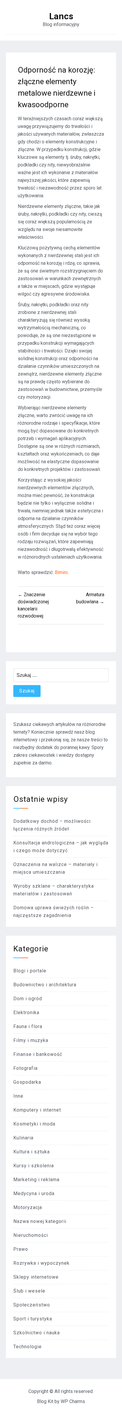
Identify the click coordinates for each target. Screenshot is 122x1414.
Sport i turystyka (32, 1319)
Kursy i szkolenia (33, 1165)
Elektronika (26, 1012)
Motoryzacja (27, 1207)
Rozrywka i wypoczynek (41, 1263)
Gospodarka (27, 1082)
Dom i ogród (27, 998)
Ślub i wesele (29, 1291)
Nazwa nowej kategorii (39, 1221)
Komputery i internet (37, 1110)
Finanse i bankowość (37, 1054)
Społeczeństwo (31, 1305)
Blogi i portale (29, 971)
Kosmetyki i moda (34, 1124)
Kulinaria (23, 1138)
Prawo (20, 1249)
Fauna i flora (27, 1026)
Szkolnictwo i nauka (36, 1333)
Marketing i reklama (36, 1179)
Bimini (61, 572)
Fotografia (25, 1068)
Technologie (27, 1346)
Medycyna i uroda (33, 1193)
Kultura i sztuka (31, 1152)
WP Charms (73, 1401)
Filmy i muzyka (30, 1040)
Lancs (61, 16)
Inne (18, 1096)
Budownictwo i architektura (44, 984)
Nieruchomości (30, 1235)
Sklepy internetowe (36, 1277)
